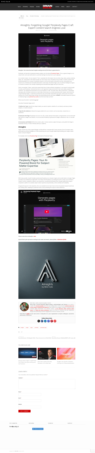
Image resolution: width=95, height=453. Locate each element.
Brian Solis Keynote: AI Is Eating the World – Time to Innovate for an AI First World (34, 338)
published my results (33, 96)
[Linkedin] (45, 321)
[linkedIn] (7, 1)
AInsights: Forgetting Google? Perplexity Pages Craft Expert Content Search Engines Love (46, 26)
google (27, 327)
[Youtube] (55, 321)
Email (19, 398)
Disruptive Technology (34, 16)
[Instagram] (48, 321)
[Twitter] (3, 1)
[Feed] (9, 1)
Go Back (22, 17)
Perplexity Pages (55, 73)
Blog (19, 6)
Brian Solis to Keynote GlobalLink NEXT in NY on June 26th (63, 338)
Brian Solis (47, 7)
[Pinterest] (51, 321)
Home (23, 16)
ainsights (22, 327)
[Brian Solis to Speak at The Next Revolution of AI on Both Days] (46, 354)
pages (31, 327)
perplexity (36, 327)
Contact (74, 6)
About (68, 6)
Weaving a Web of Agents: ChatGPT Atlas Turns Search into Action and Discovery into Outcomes (27, 362)
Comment (20, 377)
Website (20, 404)
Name (20, 391)
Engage (32, 6)
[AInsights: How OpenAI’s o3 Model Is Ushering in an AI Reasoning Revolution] (66, 354)
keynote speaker (40, 305)
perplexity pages (43, 327)
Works (38, 6)
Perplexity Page (33, 136)
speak (27, 313)
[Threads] (6, 1)
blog (27, 16)
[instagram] (4, 1)
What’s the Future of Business (42, 310)
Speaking (25, 6)
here (35, 236)
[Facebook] (1, 1)
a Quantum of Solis (61, 239)
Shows (57, 6)
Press (62, 6)
